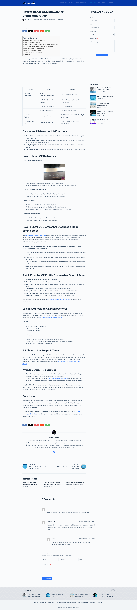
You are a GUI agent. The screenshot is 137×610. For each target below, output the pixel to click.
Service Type (93, 31)
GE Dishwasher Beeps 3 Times (32, 50)
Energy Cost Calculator (66, 2)
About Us (36, 602)
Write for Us (111, 2)
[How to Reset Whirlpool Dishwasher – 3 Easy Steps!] (93, 121)
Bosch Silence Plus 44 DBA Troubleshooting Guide (35, 595)
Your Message (93, 38)
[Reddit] (42, 31)
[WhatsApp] (47, 31)
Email (91, 24)
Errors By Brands (81, 2)
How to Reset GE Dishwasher (31, 42)
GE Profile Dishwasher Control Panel (59, 299)
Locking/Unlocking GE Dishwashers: (33, 48)
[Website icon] (54, 452)
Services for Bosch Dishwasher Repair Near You (106, 595)
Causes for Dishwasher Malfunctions (34, 40)
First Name (92, 18)
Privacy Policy (51, 602)
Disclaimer (92, 602)
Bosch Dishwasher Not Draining (105, 96)
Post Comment (47, 578)
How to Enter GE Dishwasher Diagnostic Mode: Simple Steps (40, 44)
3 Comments (60, 19)
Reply (93, 508)
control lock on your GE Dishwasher (50, 317)
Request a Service (102, 55)
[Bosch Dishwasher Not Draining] (93, 97)
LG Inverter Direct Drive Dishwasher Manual (81, 595)
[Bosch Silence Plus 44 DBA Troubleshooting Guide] (93, 90)
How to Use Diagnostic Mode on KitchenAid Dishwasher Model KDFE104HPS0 (75, 484)
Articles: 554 (54, 455)
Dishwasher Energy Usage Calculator (66, 602)
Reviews (104, 2)
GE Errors (45, 19)
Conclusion (26, 54)
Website (81, 559)
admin (53, 538)
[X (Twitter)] (30, 31)
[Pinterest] (36, 31)
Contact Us (43, 602)
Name (45, 559)
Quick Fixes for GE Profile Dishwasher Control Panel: (38, 46)
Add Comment (47, 564)
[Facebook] (24, 31)
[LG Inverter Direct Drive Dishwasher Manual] (93, 105)
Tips (99, 2)
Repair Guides (92, 2)
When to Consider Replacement (33, 52)
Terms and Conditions (82, 602)
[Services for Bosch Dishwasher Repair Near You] (93, 113)
